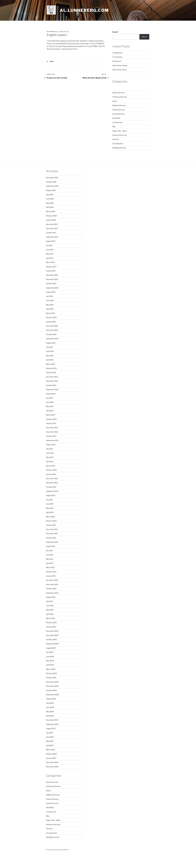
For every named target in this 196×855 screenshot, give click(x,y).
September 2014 (52, 389)
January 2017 (51, 271)
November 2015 (52, 330)
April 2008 (50, 716)
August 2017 (50, 241)
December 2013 (52, 428)
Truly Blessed (117, 53)
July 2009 (49, 652)
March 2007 (50, 750)
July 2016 (49, 296)
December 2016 (52, 275)
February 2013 (51, 470)
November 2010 (52, 584)
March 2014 (50, 415)
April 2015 (50, 360)
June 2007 (50, 737)
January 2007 (51, 758)
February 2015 (51, 368)
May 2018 (49, 203)
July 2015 (49, 347)
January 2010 (51, 627)
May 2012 (49, 508)
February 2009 (51, 673)
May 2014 (49, 406)
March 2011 (50, 567)
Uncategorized (117, 144)
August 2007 (51, 728)
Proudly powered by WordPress (57, 850)
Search (115, 32)
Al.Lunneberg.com (84, 10)
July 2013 (49, 449)
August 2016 (50, 292)
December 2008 (52, 682)
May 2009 (50, 661)
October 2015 (51, 334)
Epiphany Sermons (119, 105)
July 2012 (49, 500)
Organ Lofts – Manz (119, 131)
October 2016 (51, 283)
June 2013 (50, 453)
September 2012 (52, 491)
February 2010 (51, 622)
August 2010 (51, 597)
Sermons (115, 139)
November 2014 (52, 381)
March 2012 (50, 517)
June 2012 (50, 504)
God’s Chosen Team (119, 70)
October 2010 (51, 589)
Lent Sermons (117, 122)
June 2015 (50, 351)
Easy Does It (116, 61)
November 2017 (52, 228)
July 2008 (49, 703)
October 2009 (51, 639)
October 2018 (51, 182)
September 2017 (52, 237)
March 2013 (50, 466)
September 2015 (52, 339)
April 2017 (49, 258)
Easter (114, 101)
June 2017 (50, 250)
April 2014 (50, 411)
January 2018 (51, 220)
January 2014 (51, 423)
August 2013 (50, 445)
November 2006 (52, 767)
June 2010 (50, 606)
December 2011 (52, 529)
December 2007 (52, 720)
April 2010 (50, 614)
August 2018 (50, 190)
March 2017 (50, 262)
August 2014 (50, 394)
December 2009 (52, 631)
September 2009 (52, 644)
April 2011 (49, 563)
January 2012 (51, 525)
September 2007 (52, 724)
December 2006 (52, 762)
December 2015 (52, 326)
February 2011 (51, 572)
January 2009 (51, 678)
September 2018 (52, 186)
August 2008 (51, 699)
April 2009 (50, 665)
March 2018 (50, 211)
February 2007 (51, 754)
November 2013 (52, 432)
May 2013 (49, 457)
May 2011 (49, 559)
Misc (52, 61)
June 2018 (50, 199)
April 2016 (50, 309)
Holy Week (116, 118)
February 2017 (51, 267)
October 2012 (51, 487)
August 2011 (50, 546)
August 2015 (50, 343)
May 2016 (49, 305)
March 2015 (50, 364)
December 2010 (52, 580)
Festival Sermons (118, 110)
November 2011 (52, 533)
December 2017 (52, 224)
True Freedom (117, 57)
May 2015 (49, 356)
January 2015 (51, 372)
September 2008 (52, 695)
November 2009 (52, 635)
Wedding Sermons (119, 148)
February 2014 (51, 419)
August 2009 (51, 648)
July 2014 (49, 398)
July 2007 (49, 733)
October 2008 (51, 690)
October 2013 (51, 436)
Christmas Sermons (119, 97)
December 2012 (52, 478)
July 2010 (49, 601)
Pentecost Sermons (119, 135)
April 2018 (50, 207)
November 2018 (52, 178)
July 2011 (49, 550)
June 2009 (50, 656)
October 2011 (51, 538)
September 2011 (52, 542)
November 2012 (52, 483)
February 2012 (51, 521)
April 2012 (49, 512)
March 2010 (50, 618)
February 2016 (51, 317)
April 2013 (50, 462)
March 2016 (50, 313)
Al (68, 31)
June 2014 (50, 402)
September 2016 (52, 288)
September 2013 (52, 440)
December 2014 (52, 377)
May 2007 (50, 741)
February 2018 (51, 216)
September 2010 (52, 593)
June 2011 (49, 555)
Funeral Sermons (118, 114)
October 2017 (51, 233)
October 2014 (51, 385)
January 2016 (51, 322)
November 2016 (52, 279)
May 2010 (50, 610)
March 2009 (50, 669)
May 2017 (49, 254)
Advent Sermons (118, 93)
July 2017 (49, 245)
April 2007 (50, 745)
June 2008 (50, 707)
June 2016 (50, 300)
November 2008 (52, 686)
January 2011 (51, 576)
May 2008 (50, 712)
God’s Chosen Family (119, 65)
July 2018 (49, 195)
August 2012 (50, 495)
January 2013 (51, 474)
